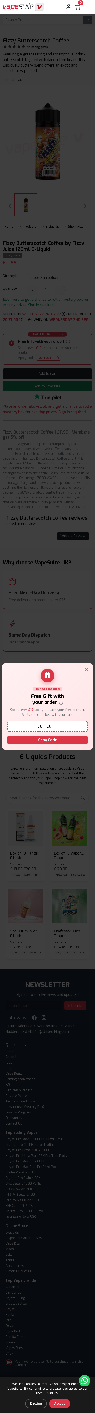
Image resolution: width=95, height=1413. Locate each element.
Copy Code (47, 739)
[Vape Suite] (23, 7)
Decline (36, 1403)
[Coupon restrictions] (61, 702)
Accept (59, 1403)
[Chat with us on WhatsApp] (84, 1380)
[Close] (86, 669)
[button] (87, 8)
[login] (69, 7)
